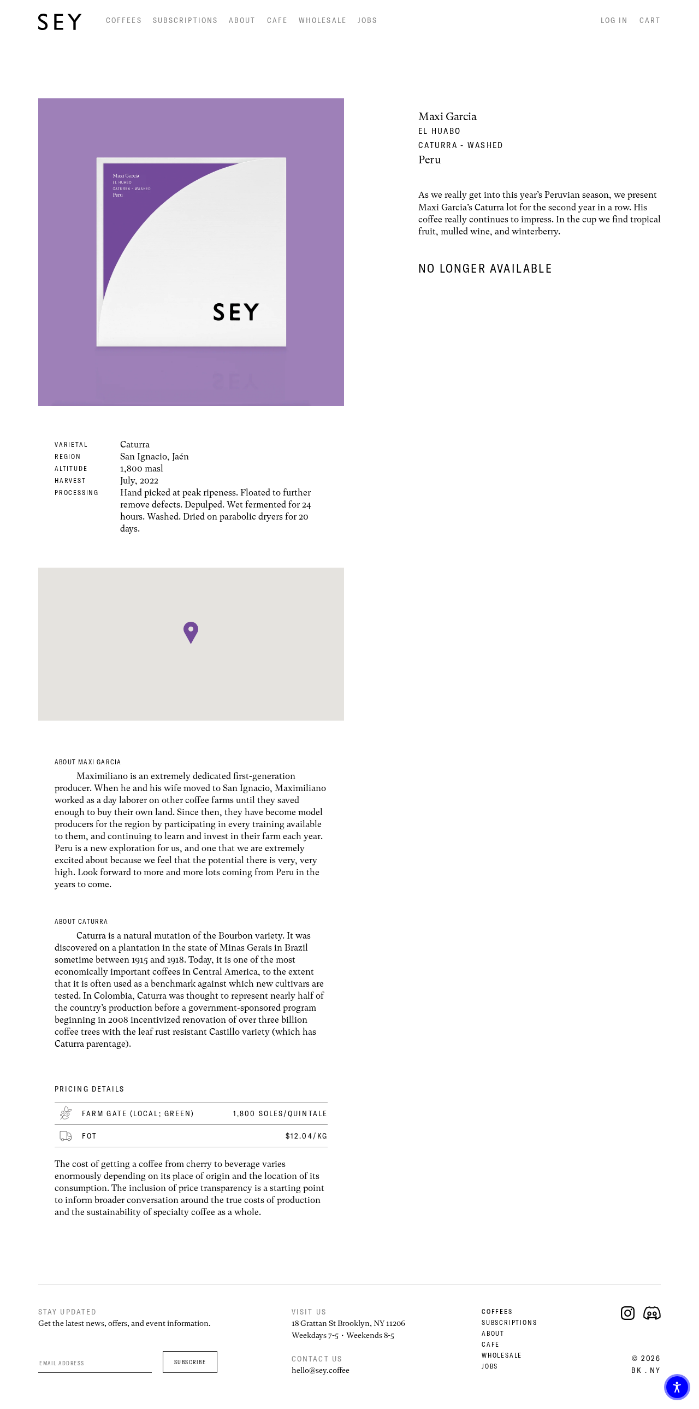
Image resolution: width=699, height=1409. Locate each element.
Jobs (367, 20)
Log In (615, 20)
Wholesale (323, 20)
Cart (650, 20)
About (242, 20)
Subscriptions (185, 20)
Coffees (124, 20)
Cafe (277, 20)
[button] (677, 1387)
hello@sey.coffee (321, 1370)
